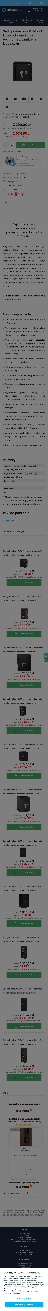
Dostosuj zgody (24, 1298)
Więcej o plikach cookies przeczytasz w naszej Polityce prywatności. (21, 1292)
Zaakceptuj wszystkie (24, 1304)
